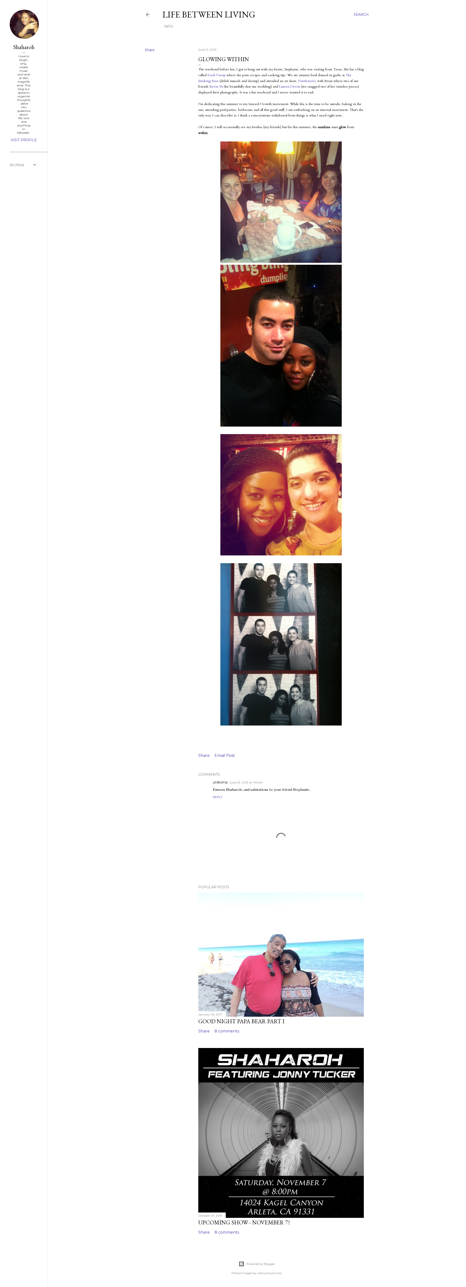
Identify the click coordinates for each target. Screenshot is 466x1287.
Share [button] (150, 50)
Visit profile (24, 140)
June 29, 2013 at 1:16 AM (245, 782)
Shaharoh (23, 47)
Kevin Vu (216, 86)
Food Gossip (216, 75)
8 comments (227, 1031)
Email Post (225, 755)
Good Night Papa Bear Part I (241, 1021)
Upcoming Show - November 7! (244, 1222)
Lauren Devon (289, 86)
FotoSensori (306, 81)
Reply (217, 797)
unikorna (220, 782)
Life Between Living (208, 14)
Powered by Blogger (260, 1264)
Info (168, 26)
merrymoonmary (269, 1273)
